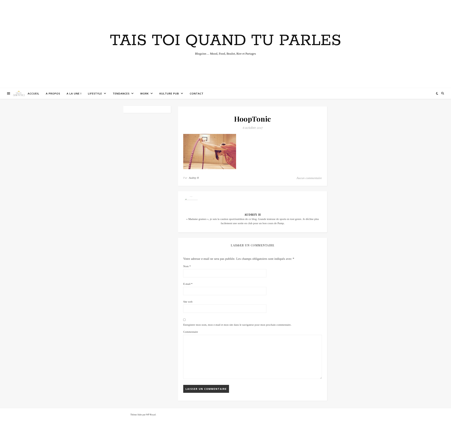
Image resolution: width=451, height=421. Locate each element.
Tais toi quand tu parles (225, 41)
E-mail (188, 283)
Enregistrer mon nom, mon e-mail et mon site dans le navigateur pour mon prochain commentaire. (237, 324)
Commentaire (190, 331)
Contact (196, 93)
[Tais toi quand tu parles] (19, 93)
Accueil (33, 93)
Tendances (121, 93)
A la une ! (74, 93)
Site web (188, 301)
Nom (187, 266)
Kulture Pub (169, 93)
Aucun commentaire (309, 178)
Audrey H (194, 178)
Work (144, 93)
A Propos (53, 93)
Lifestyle (95, 93)
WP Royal (151, 414)
